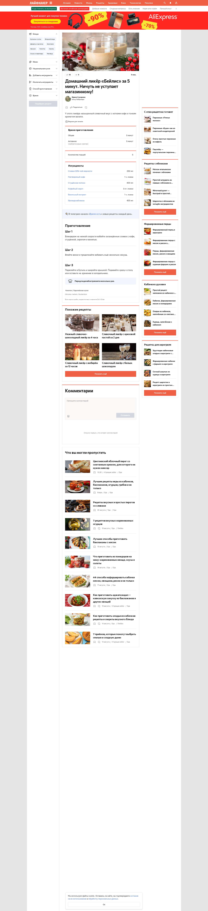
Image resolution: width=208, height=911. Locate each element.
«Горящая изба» (110, 472)
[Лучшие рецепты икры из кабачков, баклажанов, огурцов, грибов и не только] (100, 487)
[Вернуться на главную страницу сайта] (39, 3)
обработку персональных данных (103, 899)
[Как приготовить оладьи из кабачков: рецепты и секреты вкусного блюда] (100, 619)
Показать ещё (101, 374)
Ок (104, 904)
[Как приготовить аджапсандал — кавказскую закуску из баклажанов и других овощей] (100, 600)
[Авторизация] (176, 3)
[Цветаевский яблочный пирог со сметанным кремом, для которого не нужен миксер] (100, 467)
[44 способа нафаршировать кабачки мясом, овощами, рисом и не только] (100, 581)
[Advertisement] (160, 68)
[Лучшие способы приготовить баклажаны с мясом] (100, 542)
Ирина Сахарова (78, 97)
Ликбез (120, 528)
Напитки (68, 290)
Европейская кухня (81, 290)
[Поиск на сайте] (165, 3)
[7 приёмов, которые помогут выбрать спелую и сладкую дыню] (100, 638)
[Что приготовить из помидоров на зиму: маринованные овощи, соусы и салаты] (100, 562)
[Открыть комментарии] (99, 528)
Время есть (95, 214)
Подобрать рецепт (43, 104)
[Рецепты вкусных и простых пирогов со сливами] (100, 506)
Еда (120, 472)
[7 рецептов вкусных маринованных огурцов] (100, 524)
